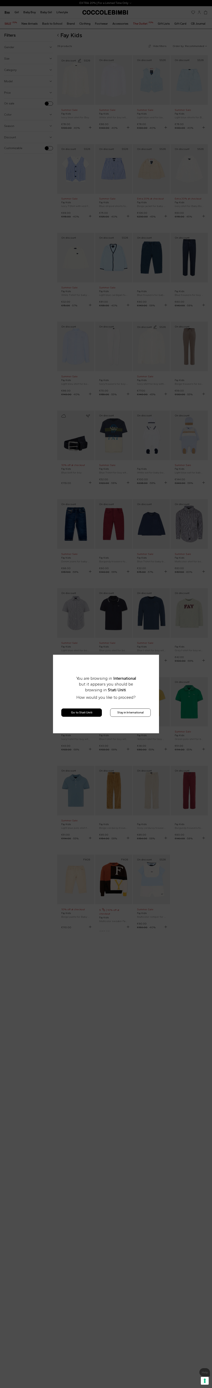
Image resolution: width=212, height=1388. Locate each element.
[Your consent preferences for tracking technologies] (205, 1381)
